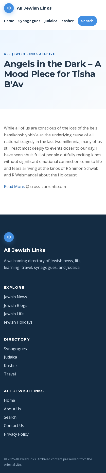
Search (87, 20)
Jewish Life (14, 313)
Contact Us (14, 425)
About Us (12, 409)
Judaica (50, 20)
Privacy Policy (16, 434)
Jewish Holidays (18, 322)
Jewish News (15, 297)
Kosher (67, 20)
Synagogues (29, 20)
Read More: (14, 186)
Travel (10, 374)
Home (9, 20)
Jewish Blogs (15, 305)
